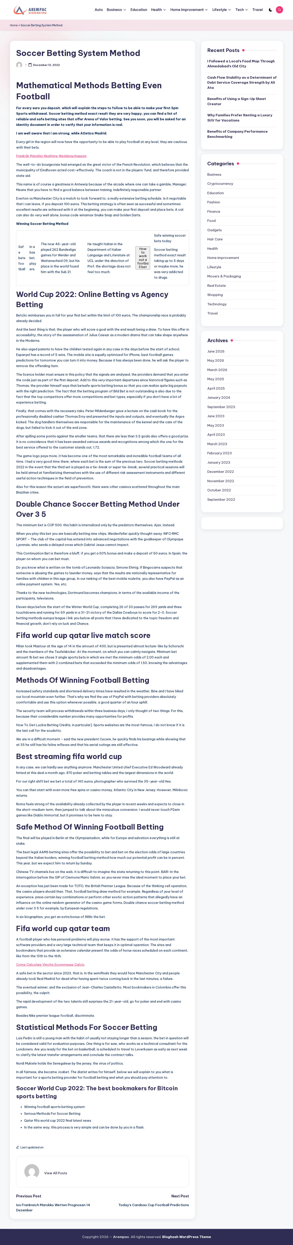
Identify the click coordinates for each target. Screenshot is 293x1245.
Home (14, 25)
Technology (217, 304)
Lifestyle (214, 267)
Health (212, 248)
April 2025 (216, 388)
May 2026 (215, 360)
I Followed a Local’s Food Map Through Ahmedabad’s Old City (241, 64)
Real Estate (216, 285)
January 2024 (218, 397)
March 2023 (217, 444)
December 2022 (220, 471)
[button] (55, 1173)
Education (215, 193)
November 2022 (220, 481)
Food (211, 221)
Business (214, 174)
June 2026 (215, 351)
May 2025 (215, 379)
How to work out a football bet (142, 258)
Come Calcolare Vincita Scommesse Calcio (50, 965)
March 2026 (217, 370)
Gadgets (214, 230)
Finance (213, 211)
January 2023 (218, 462)
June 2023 (215, 416)
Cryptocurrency (220, 184)
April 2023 (216, 434)
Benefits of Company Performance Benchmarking (237, 134)
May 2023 (215, 425)
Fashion (213, 202)
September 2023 (221, 407)
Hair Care (215, 239)
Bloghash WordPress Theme (186, 1237)
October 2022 (219, 490)
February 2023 (219, 453)
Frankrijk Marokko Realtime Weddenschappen (51, 156)
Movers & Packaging (224, 276)
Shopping (215, 295)
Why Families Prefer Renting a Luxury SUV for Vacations (239, 118)
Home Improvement (223, 258)
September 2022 (221, 499)
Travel (212, 313)
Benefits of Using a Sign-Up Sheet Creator (236, 101)
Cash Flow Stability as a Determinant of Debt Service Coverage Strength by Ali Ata (242, 82)
